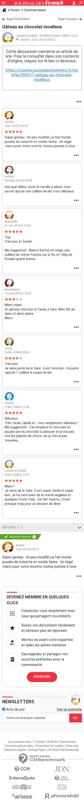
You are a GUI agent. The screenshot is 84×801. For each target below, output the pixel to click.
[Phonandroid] (62, 796)
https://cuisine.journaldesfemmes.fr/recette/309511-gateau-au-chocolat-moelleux (42, 75)
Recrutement (68, 741)
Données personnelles (19, 745)
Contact (40, 741)
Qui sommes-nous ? (20, 741)
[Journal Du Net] (62, 769)
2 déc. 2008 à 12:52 (17, 407)
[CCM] (22, 769)
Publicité (53, 741)
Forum (15, 10)
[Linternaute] (22, 778)
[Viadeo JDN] (62, 787)
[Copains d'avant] (22, 787)
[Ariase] (22, 796)
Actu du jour (15, 709)
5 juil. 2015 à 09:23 (43, 39)
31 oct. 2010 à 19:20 (17, 225)
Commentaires (35, 10)
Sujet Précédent (18, 19)
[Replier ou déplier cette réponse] (79, 527)
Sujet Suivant (68, 19)
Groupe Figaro (37, 749)
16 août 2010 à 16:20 (18, 293)
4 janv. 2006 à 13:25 (17, 474)
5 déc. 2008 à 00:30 (17, 352)
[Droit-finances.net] (62, 778)
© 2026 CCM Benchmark (64, 749)
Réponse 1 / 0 (12, 527)
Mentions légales (16, 749)
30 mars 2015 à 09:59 (18, 180)
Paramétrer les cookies (50, 745)
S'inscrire (42, 676)
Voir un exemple (69, 709)
